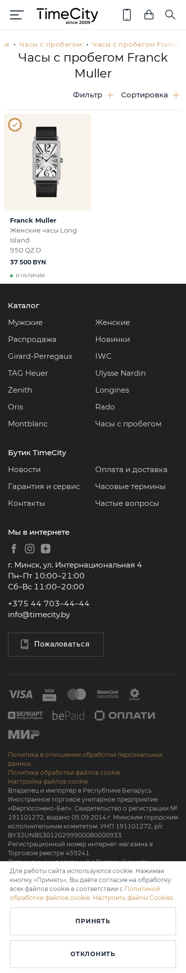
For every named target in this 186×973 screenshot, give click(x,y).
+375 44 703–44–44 (49, 603)
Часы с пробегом (50, 44)
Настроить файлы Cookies (133, 897)
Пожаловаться (62, 644)
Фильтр (87, 94)
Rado (105, 406)
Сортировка (144, 94)
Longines (112, 390)
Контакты (26, 503)
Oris (15, 406)
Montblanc (28, 423)
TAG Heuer (28, 373)
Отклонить (92, 954)
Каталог (23, 305)
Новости (24, 469)
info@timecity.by (39, 614)
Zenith (20, 390)
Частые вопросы (127, 503)
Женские (112, 322)
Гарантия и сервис (44, 486)
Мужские (25, 322)
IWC (103, 356)
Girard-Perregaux (40, 356)
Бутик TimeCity (37, 452)
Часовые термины (130, 486)
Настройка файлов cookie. (48, 781)
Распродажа (32, 339)
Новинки (112, 339)
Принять (92, 921)
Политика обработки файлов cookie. (65, 772)
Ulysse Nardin (120, 373)
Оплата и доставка (131, 469)
